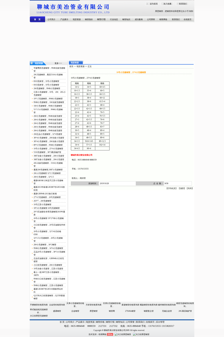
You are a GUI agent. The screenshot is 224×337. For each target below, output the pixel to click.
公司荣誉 (151, 19)
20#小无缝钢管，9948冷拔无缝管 (48, 116)
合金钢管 (75, 311)
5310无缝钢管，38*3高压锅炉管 (47, 152)
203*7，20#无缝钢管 (42, 201)
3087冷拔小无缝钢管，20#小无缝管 (49, 156)
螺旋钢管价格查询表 (149, 305)
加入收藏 (167, 4)
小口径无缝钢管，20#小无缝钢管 (48, 265)
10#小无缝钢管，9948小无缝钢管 (48, 106)
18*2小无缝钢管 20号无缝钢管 (47, 208)
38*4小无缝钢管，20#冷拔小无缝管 (49, 138)
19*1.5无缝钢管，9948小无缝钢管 (48, 98)
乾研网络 (102, 334)
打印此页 (171, 188)
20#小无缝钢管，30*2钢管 (45, 244)
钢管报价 (89, 19)
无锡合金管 (167, 311)
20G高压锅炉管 (185, 311)
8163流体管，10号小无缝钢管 (46, 81)
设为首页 (154, 4)
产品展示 (64, 19)
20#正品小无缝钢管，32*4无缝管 (48, 134)
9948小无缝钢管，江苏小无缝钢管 (48, 285)
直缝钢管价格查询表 (130, 305)
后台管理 (160, 322)
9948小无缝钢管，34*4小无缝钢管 (48, 248)
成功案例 (139, 19)
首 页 (62, 322)
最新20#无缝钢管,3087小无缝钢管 (48, 169)
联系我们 (183, 4)
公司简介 (51, 19)
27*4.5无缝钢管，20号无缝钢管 (47, 197)
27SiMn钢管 (130, 311)
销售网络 (163, 19)
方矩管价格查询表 (94, 305)
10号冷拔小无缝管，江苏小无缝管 (48, 268)
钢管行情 (101, 19)
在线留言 (188, 19)
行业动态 (114, 19)
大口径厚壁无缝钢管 (39, 316)
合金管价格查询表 (57, 305)
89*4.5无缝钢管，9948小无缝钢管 (48, 145)
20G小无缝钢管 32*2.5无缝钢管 (47, 173)
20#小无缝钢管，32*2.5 (44, 177)
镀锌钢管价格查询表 (167, 305)
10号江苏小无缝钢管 (42, 204)
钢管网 (112, 311)
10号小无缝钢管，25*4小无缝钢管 (48, 148)
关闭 (190, 188)
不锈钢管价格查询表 (39, 305)
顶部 (182, 188)
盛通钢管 (57, 311)
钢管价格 (100, 322)
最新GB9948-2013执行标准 (45, 194)
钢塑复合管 (149, 311)
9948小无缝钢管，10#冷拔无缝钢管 (49, 102)
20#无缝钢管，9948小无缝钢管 (47, 88)
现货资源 (77, 19)
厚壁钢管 (94, 311)
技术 (91, 334)
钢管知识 (126, 19)
